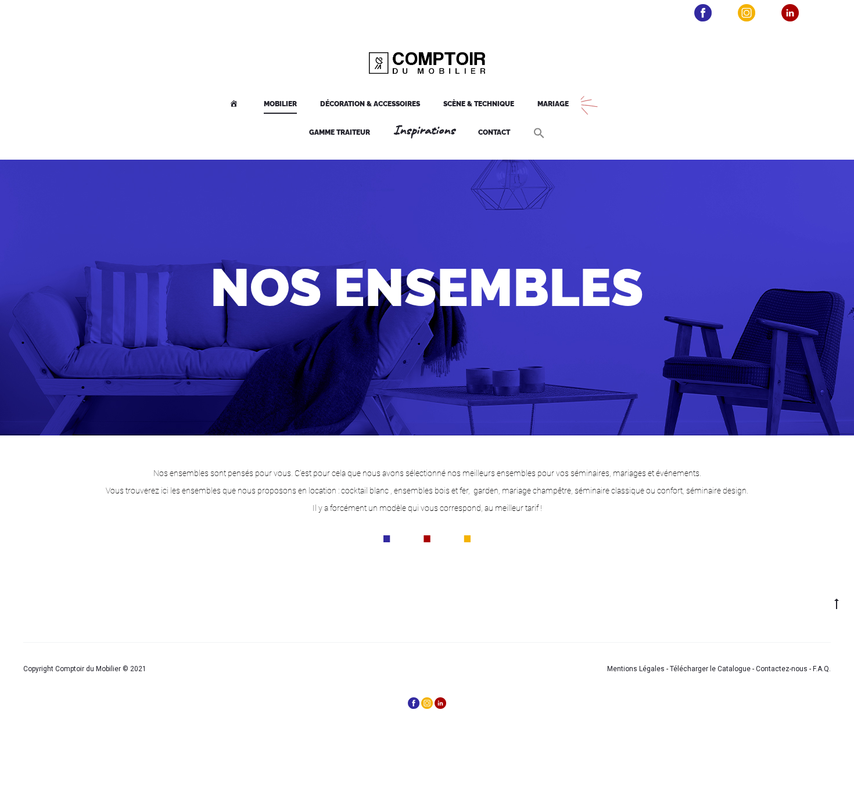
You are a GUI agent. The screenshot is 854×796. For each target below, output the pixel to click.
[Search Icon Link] (539, 133)
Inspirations (424, 130)
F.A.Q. (822, 669)
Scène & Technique (478, 104)
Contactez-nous (782, 669)
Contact (494, 132)
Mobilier (280, 104)
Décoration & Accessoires (370, 104)
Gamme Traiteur (339, 132)
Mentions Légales (636, 669)
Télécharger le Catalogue (710, 669)
